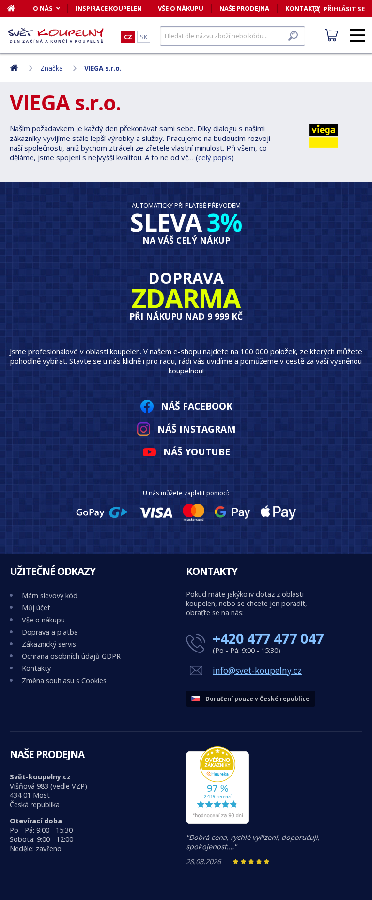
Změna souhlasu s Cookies (64, 680)
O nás (43, 8)
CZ (128, 36)
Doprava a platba (50, 631)
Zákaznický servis (49, 644)
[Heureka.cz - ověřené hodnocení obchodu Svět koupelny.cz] (217, 821)
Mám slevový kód (50, 595)
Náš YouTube (196, 451)
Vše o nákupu (180, 8)
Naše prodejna (244, 8)
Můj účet (36, 607)
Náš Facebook (196, 406)
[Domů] (16, 8)
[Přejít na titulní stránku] (55, 35)
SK (143, 36)
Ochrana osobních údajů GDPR (71, 656)
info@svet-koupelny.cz (257, 670)
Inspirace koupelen (109, 8)
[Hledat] (293, 36)
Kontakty (36, 668)
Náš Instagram (196, 428)
